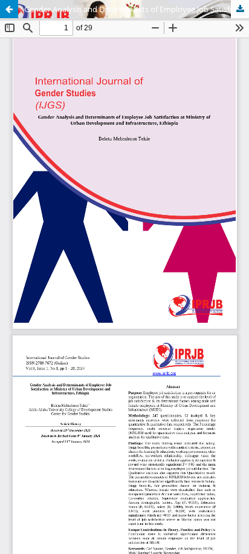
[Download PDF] (240, 9)
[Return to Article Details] (9, 9)
